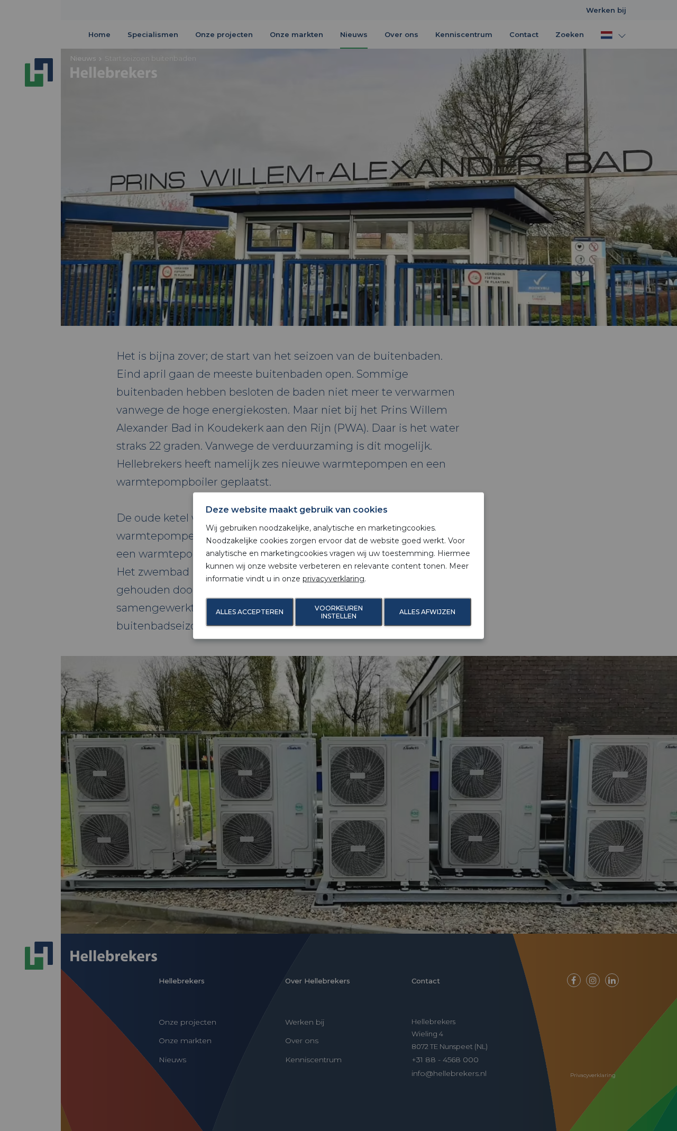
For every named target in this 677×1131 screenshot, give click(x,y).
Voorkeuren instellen (339, 612)
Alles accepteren (249, 612)
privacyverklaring (333, 578)
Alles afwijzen (427, 612)
